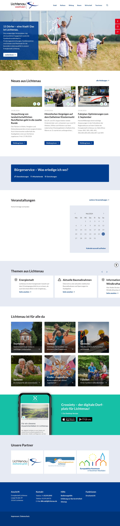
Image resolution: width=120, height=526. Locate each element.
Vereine (51, 343)
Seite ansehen (24, 292)
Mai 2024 (89, 214)
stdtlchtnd (49, 501)
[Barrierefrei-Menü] (116, 265)
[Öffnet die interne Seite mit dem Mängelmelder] (117, 31)
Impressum (15, 516)
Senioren (18, 379)
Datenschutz (24, 516)
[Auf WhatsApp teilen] (34, 104)
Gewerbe (85, 343)
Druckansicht (90, 496)
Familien (84, 379)
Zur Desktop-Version (70, 413)
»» (100, 213)
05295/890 (48, 496)
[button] (107, 5)
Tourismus (98, 5)
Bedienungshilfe (66, 496)
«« (78, 213)
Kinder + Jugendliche (57, 377)
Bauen (79, 5)
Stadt (55, 5)
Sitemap (64, 502)
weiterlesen (9, 55)
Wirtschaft (88, 5)
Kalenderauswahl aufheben (96, 248)
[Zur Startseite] (25, 5)
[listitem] (27, 462)
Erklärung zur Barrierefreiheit (71, 499)
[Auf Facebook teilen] (38, 104)
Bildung (71, 5)
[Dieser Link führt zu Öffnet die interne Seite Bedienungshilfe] (117, 21)
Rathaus (62, 5)
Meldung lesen (18, 143)
